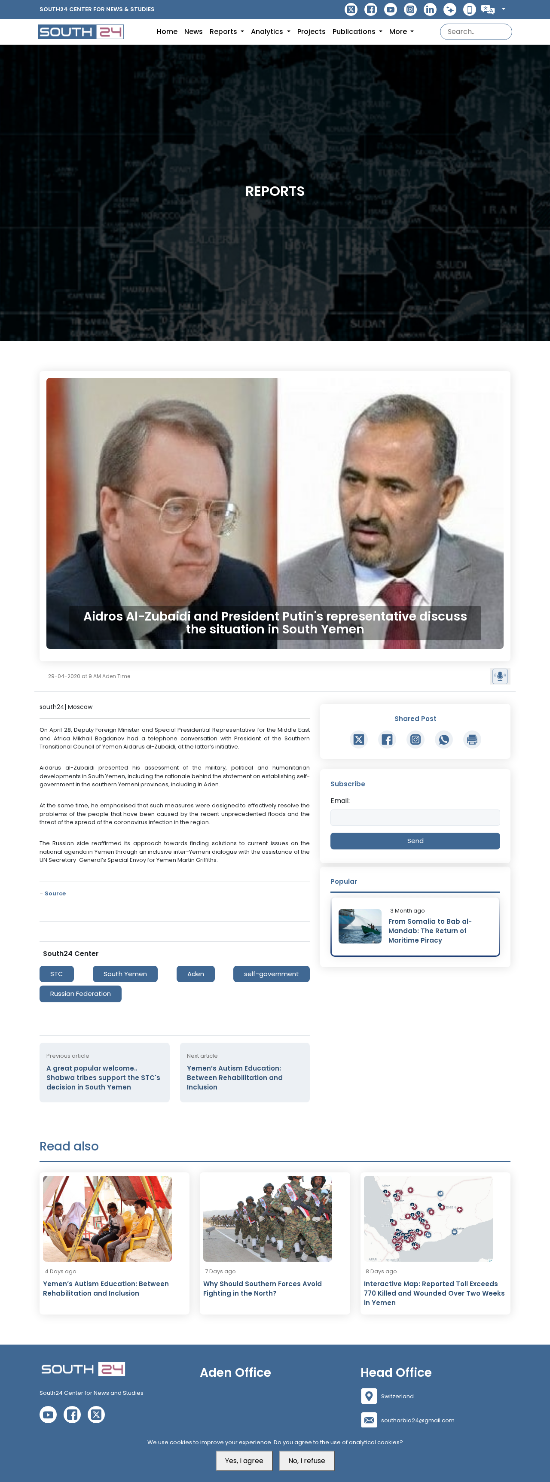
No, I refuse (306, 1461)
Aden (195, 973)
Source (55, 893)
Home (167, 32)
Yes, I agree (244, 1461)
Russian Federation (80, 993)
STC (56, 973)
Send (415, 840)
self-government (271, 973)
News (193, 32)
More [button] (399, 32)
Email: (340, 801)
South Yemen (125, 973)
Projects (311, 32)
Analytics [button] (268, 32)
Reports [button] (224, 32)
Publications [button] (355, 32)
